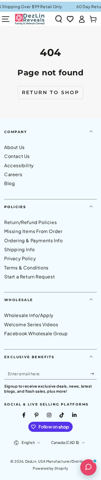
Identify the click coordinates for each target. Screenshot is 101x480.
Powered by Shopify (50, 468)
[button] (58, 19)
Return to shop (50, 92)
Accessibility (19, 165)
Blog (9, 183)
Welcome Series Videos (31, 324)
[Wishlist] (70, 19)
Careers (13, 174)
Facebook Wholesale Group (36, 333)
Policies (15, 207)
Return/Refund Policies (30, 222)
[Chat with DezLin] (88, 467)
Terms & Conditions (26, 268)
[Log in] (81, 19)
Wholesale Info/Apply (29, 315)
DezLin (31, 461)
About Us (14, 147)
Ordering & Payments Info (33, 240)
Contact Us (17, 156)
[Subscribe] (93, 374)
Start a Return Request (29, 276)
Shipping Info (19, 249)
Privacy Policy (20, 258)
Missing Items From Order (33, 231)
